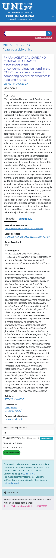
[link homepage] (18, 6)
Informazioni (12, 492)
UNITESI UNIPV (12, 45)
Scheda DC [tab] (25, 218)
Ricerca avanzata (43, 37)
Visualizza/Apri (11, 452)
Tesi (28, 45)
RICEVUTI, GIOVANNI (14, 399)
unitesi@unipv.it (11, 483)
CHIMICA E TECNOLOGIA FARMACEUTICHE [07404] (27, 236)
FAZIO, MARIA (11, 407)
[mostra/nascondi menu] (53, 16)
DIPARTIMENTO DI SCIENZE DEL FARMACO (24, 228)
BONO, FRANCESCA (16, 83)
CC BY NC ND (28, 473)
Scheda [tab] (10, 218)
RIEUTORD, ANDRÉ (13, 410)
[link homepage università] (20, 16)
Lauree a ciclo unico (18, 49)
